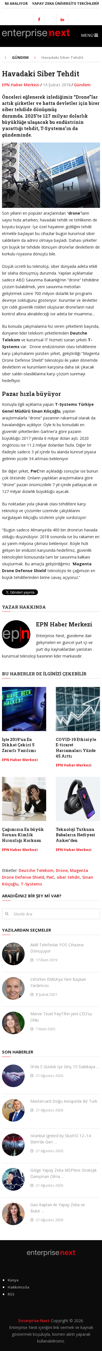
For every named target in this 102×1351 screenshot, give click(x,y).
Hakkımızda (18, 1287)
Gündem (82, 84)
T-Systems (31, 884)
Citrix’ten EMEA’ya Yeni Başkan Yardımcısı (58, 982)
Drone (62, 870)
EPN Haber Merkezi (20, 84)
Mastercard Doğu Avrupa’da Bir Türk (63, 1101)
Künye (13, 1280)
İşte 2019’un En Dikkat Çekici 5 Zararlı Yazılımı (19, 745)
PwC (50, 877)
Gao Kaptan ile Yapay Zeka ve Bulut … (57, 1208)
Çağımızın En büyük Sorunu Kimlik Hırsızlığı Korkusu (23, 835)
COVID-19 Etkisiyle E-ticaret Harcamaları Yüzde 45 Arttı (76, 748)
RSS (11, 1294)
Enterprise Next (34, 1320)
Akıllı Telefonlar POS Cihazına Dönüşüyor (57, 948)
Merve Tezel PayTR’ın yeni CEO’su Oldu (61, 1017)
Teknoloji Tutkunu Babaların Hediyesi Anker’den (75, 835)
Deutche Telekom (36, 870)
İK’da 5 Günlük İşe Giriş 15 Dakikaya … (64, 1066)
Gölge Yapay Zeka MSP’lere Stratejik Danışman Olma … (63, 1173)
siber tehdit (68, 877)
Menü (87, 35)
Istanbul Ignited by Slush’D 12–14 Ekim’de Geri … (60, 1139)
